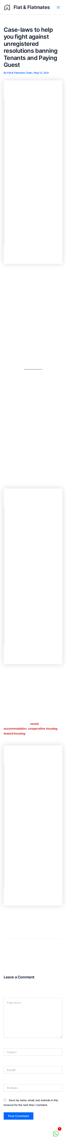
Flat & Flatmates (32, 7)
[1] (56, 1135)
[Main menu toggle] (58, 7)
